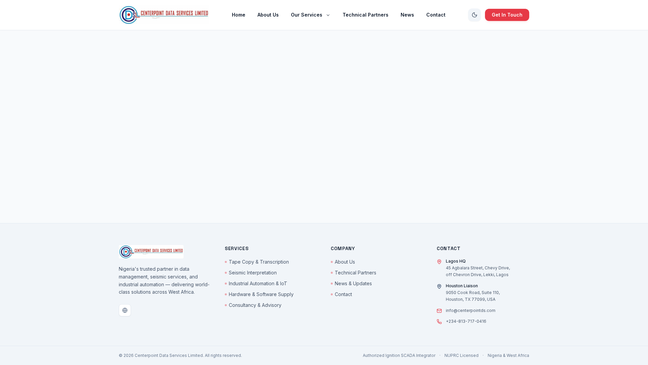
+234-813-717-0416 (466, 321)
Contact (343, 294)
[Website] (125, 310)
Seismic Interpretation (253, 272)
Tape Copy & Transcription (259, 262)
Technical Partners (355, 272)
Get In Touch (507, 15)
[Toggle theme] (474, 14)
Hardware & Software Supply (261, 294)
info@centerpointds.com (470, 310)
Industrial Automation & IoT (258, 283)
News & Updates (353, 283)
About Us (345, 262)
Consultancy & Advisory (255, 305)
